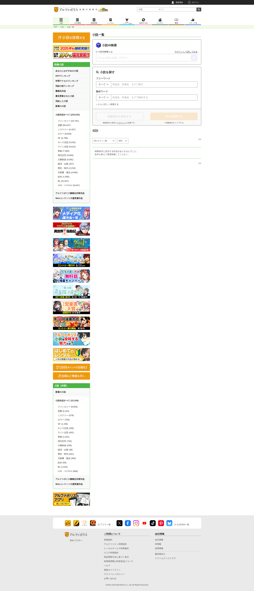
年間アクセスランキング (66, 81)
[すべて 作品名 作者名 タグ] (103, 84)
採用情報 (159, 548)
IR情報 (158, 544)
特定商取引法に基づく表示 (116, 557)
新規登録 (179, 2)
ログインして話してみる (186, 52)
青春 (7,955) (63, 151)
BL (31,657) (63, 181)
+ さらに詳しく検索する (107, 104)
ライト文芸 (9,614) (67, 146)
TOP (55, 27)
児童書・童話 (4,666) (68, 172)
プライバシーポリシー (114, 574)
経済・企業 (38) (65, 450)
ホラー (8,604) (64, 134)
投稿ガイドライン (112, 570)
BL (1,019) (63, 467)
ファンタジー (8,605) (68, 407)
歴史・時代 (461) (66, 454)
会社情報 (159, 540)
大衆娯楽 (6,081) (66, 159)
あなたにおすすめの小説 (66, 71)
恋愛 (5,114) (63, 411)
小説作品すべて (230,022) (67, 114)
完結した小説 (61, 101)
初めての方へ (76, 540)
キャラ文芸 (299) (66, 428)
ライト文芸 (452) (66, 432)
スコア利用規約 (111, 552)
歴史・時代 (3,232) (67, 168)
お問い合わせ (110, 578)
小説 (62, 27)
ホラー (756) (64, 419)
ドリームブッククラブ (165, 558)
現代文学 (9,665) (66, 155)
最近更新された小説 (64, 96)
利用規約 (108, 540)
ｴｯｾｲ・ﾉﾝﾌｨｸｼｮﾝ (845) (68, 471)
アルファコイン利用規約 (115, 544)
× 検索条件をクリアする (174, 123)
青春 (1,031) (63, 437)
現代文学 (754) (65, 441)
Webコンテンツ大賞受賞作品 (69, 198)
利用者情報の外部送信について (118, 561)
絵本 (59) (62, 462)
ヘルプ (107, 565)
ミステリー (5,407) (67, 129)
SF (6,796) (63, 138)
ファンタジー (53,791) (68, 121)
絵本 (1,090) (63, 177)
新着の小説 (60, 106)
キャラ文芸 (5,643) (67, 142)
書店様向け (160, 554)
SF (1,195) (63, 424)
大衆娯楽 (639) (65, 445)
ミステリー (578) (66, 415)
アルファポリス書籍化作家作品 (70, 193)
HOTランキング (62, 76)
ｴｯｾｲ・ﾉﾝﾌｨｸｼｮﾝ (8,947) (69, 185)
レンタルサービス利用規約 (116, 548)
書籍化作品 (60, 91)
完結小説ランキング (64, 86)
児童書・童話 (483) (67, 458)
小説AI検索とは (105, 52)
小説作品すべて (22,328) (67, 400)
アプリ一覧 (105, 524)
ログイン (195, 2)
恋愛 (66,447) (64, 125)
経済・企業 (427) (66, 164)
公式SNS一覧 (183, 524)
